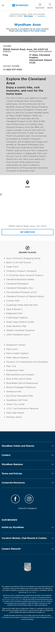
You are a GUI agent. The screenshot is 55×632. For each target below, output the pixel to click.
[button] (27, 527)
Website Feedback (27, 508)
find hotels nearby (38, 31)
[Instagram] (29, 499)
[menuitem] (3, 5)
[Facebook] (15, 499)
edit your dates (21, 31)
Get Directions (27, 232)
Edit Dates (28, 16)
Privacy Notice (31, 592)
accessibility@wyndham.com (13, 599)
